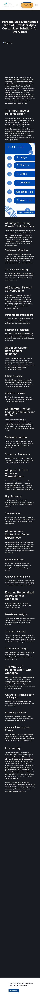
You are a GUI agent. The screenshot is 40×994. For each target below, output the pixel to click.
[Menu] (36, 5)
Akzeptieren (13, 990)
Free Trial (27, 5)
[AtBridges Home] (8, 5)
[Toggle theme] (17, 5)
